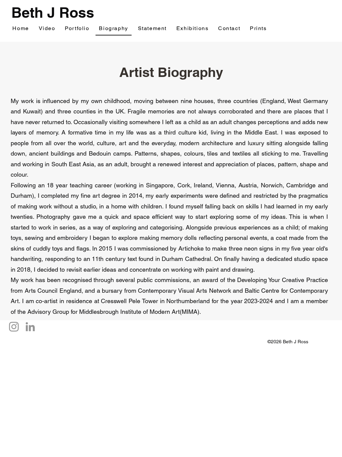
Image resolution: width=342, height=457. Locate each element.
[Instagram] (13, 326)
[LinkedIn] (30, 326)
